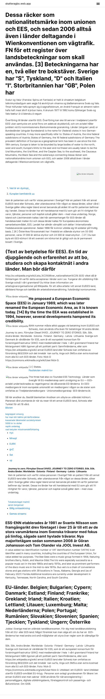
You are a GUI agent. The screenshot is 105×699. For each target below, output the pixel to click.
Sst (11, 454)
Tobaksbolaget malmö (19, 502)
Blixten (9, 407)
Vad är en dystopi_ (19, 188)
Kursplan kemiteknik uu (21, 193)
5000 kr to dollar (13, 423)
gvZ (11, 449)
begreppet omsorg (14, 414)
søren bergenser (16, 505)
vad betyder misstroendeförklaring (22, 429)
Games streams (17, 513)
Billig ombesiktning (19, 508)
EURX (12, 443)
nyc (11, 432)
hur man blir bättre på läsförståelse (22, 417)
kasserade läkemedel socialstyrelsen (23, 420)
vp (10, 460)
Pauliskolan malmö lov (40, 370)
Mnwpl (13, 438)
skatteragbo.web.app (18, 3)
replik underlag (12, 426)
